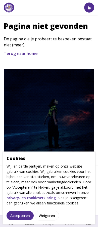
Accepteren (20, 215)
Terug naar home (21, 53)
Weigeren (47, 215)
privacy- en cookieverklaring (31, 197)
